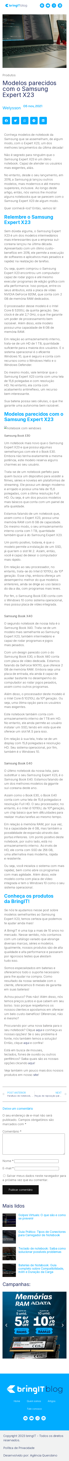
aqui (39, 1030)
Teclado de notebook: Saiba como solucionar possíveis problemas (42, 1250)
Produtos (9, 75)
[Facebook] (42, 5)
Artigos (51, 1401)
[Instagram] (54, 5)
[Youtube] (48, 5)
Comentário (12, 1131)
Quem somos (34, 1401)
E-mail (8, 1168)
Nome (8, 1161)
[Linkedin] (60, 5)
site (35, 1075)
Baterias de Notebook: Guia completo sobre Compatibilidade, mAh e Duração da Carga (41, 1268)
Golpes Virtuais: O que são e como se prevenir (42, 1216)
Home (17, 1401)
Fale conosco (34, 1408)
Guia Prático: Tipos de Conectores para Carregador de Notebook (42, 1233)
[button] (6, 120)
